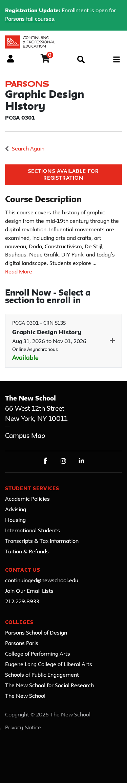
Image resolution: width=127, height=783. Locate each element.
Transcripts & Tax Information (42, 541)
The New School (25, 696)
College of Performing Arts (37, 654)
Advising (15, 510)
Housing (15, 520)
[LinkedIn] (81, 461)
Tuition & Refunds (27, 552)
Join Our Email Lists (29, 591)
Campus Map (25, 436)
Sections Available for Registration (63, 175)
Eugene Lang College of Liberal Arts (48, 664)
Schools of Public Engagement (42, 675)
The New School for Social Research (49, 685)
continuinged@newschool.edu (41, 581)
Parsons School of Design (36, 633)
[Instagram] (63, 461)
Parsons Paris (21, 643)
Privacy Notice (23, 728)
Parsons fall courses (29, 19)
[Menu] (116, 59)
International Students (32, 531)
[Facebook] (45, 461)
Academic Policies (27, 499)
